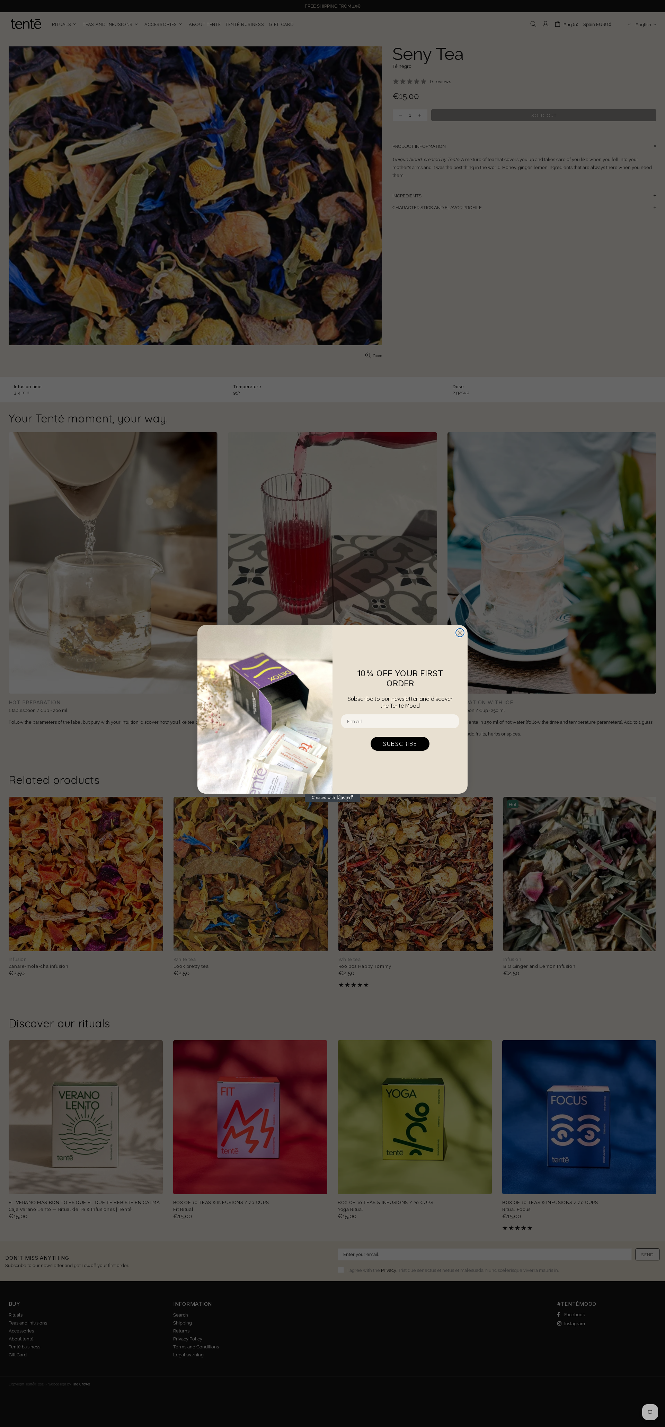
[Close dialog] (460, 632)
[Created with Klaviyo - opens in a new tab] (332, 798)
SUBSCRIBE (400, 743)
